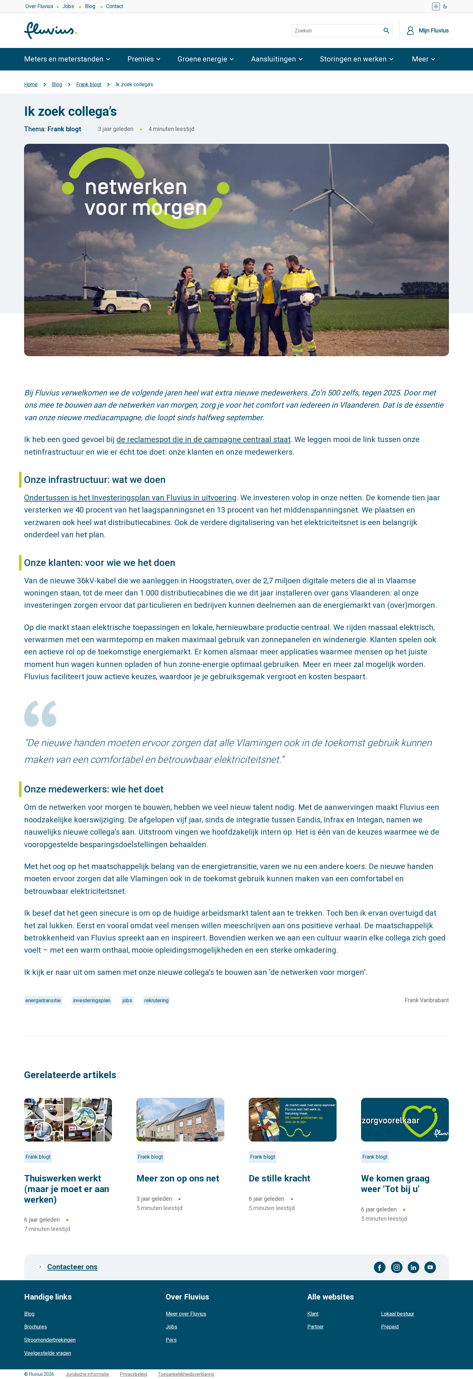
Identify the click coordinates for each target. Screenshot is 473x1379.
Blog (90, 6)
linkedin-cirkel (413, 1267)
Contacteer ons (72, 1267)
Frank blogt (64, 129)
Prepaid (390, 1327)
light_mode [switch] (436, 6)
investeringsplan (91, 1000)
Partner (315, 1327)
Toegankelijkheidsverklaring (186, 1374)
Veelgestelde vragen (47, 1353)
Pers (171, 1340)
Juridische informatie (87, 1374)
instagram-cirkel (397, 1267)
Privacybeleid (133, 1374)
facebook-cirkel (380, 1267)
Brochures (35, 1327)
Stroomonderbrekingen (50, 1340)
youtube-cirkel (430, 1267)
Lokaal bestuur (397, 1314)
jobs (127, 1000)
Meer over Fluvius (186, 1314)
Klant (313, 1314)
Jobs (68, 6)
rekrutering (156, 1000)
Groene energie (202, 59)
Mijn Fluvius (434, 30)
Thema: (35, 129)
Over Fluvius (39, 6)
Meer (420, 59)
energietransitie (43, 1000)
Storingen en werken (353, 59)
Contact (114, 6)
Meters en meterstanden (64, 59)
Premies (140, 59)
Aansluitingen (273, 59)
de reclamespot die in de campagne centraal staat (203, 439)
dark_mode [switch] (445, 6)
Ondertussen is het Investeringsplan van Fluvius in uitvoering (130, 497)
